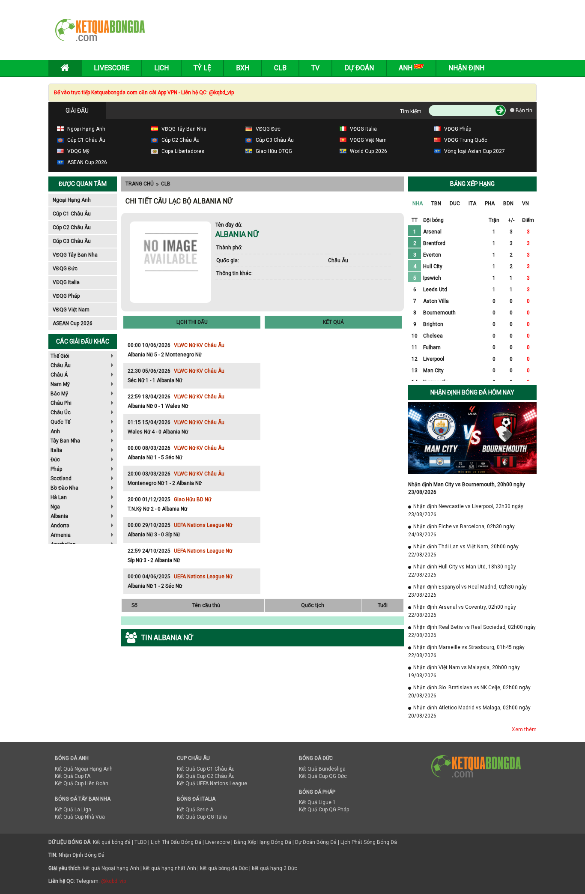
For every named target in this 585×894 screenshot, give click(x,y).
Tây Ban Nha (65, 441)
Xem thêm (524, 730)
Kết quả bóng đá (112, 842)
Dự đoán (359, 68)
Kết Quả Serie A (195, 810)
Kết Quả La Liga (73, 810)
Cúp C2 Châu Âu (72, 227)
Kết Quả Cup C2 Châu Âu (206, 776)
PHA (490, 203)
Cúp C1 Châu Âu (72, 214)
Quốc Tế (60, 422)
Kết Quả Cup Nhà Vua (80, 817)
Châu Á (59, 375)
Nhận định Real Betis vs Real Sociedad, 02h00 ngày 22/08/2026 (472, 631)
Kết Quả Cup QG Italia (202, 817)
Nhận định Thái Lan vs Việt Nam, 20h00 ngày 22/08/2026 (463, 551)
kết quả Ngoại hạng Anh (111, 868)
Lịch (161, 68)
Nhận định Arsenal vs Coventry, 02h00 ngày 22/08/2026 (462, 611)
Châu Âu (61, 365)
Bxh (242, 68)
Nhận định (466, 68)
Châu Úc (61, 413)
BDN (508, 203)
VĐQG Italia (66, 282)
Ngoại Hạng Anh (72, 200)
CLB (165, 184)
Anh (55, 431)
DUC (455, 203)
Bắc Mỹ (59, 394)
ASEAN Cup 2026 (73, 323)
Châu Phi (61, 403)
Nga (55, 507)
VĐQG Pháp (66, 296)
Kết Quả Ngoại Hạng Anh (84, 769)
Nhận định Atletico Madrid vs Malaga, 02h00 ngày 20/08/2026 (469, 712)
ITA (472, 203)
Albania (59, 516)
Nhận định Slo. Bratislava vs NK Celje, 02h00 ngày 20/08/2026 (469, 692)
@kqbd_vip (113, 881)
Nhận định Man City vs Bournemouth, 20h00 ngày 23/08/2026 (466, 488)
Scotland (61, 478)
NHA (417, 203)
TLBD (140, 842)
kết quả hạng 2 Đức (274, 868)
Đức (55, 460)
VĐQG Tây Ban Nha (75, 255)
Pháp (56, 469)
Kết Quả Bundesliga (322, 769)
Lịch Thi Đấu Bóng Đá (176, 842)
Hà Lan (59, 497)
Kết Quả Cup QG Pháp (324, 810)
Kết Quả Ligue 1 (317, 802)
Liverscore (217, 842)
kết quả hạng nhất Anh (169, 868)
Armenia (61, 535)
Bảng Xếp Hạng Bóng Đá (262, 842)
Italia (56, 450)
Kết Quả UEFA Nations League (212, 783)
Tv (315, 68)
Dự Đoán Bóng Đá (316, 842)
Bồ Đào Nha (64, 488)
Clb (280, 68)
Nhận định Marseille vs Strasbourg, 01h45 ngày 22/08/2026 (466, 651)
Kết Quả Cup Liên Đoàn (81, 783)
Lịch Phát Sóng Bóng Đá (368, 842)
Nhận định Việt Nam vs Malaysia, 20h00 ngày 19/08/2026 (464, 671)
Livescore (111, 68)
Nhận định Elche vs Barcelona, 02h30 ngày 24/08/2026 (461, 530)
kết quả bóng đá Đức (224, 868)
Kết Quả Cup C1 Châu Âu (206, 769)
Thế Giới (60, 356)
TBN (436, 203)
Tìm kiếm (410, 111)
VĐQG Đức (65, 269)
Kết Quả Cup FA (72, 776)
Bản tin (523, 111)
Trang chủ (139, 184)
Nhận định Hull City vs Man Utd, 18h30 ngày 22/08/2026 (462, 571)
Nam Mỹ (60, 384)
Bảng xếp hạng (472, 183)
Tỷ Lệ (202, 68)
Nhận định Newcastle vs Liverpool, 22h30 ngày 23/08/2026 (465, 510)
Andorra (60, 526)
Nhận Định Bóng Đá (81, 855)
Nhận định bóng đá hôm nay (472, 392)
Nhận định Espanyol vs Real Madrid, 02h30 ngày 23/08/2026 (467, 591)
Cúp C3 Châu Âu (72, 241)
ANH (406, 68)
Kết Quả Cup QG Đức (323, 776)
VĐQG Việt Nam (71, 310)
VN (525, 203)
